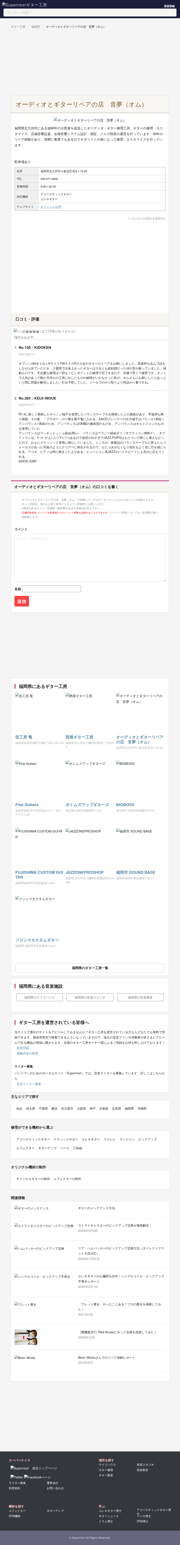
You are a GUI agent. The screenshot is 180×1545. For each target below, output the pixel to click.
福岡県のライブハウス (39, 997)
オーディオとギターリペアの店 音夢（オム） (76, 26)
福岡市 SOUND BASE (135, 872)
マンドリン (127, 1139)
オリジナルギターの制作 (33, 1178)
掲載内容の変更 (27, 1053)
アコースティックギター (33, 1139)
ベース (64, 1148)
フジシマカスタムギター (37, 940)
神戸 (93, 1108)
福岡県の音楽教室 (140, 997)
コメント (21, 528)
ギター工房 (18, 26)
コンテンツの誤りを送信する (148, 218)
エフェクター (25, 1148)
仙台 (19, 1108)
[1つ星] (19, 331)
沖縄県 (142, 1108)
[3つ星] (30, 331)
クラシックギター (66, 1139)
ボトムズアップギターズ (87, 804)
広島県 (116, 1108)
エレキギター (91, 1139)
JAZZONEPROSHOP (85, 872)
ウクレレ (110, 1139)
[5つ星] (38, 331)
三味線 (77, 1148)
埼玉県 (30, 1108)
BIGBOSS (125, 804)
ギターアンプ (47, 1148)
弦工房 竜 (23, 737)
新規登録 (169, 6)
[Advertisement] (89, 62)
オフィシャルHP (51, 206)
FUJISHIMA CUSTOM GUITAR (39, 874)
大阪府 (81, 1108)
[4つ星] (34, 331)
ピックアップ (147, 1139)
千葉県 (43, 1108)
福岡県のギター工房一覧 (90, 967)
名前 (17, 588)
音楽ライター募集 (29, 1084)
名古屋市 (67, 1108)
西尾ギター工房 (79, 737)
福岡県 (35, 26)
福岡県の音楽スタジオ (90, 997)
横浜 (54, 1108)
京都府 (103, 1108)
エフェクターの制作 (67, 1178)
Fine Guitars (26, 804)
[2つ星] (27, 331)
